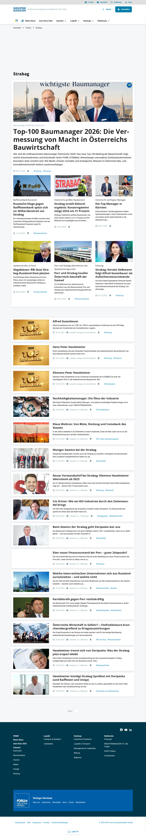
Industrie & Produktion (83, 739)
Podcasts (108, 739)
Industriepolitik (102, 610)
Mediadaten (80, 802)
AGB (29, 822)
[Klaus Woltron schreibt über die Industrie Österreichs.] (31, 432)
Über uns (36, 802)
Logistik (47, 736)
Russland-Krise (40, 233)
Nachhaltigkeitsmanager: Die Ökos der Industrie (86, 398)
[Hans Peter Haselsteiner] (31, 684)
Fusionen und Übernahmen (107, 691)
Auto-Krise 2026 (20, 744)
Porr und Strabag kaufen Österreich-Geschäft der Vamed (71, 276)
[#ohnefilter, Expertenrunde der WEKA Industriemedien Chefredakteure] (31, 633)
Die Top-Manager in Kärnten (108, 205)
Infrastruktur (109, 384)
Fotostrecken (109, 756)
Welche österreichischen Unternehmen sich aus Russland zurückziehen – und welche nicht (92, 575)
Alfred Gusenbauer (65, 321)
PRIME (16, 736)
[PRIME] (16, 21)
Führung (37, 171)
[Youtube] (126, 730)
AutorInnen (46, 802)
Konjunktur (101, 461)
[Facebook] (121, 730)
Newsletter (56, 802)
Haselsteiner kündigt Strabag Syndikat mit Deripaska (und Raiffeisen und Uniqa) (89, 678)
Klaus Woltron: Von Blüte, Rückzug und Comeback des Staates (89, 426)
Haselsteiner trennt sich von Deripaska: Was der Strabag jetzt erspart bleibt (91, 652)
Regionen (77, 757)
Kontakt (46, 822)
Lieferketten (48, 744)
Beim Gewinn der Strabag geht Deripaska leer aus (86, 527)
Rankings (78, 736)
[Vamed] (73, 251)
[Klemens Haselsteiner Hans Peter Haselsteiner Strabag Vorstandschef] (31, 484)
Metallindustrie (115, 516)
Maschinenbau (19, 755)
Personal (47, 171)
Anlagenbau (102, 516)
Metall (15, 764)
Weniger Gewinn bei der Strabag (74, 450)
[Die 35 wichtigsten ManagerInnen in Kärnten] (114, 185)
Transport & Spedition (52, 739)
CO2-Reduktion (102, 410)
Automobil (17, 751)
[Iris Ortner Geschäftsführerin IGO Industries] (31, 510)
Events (71, 802)
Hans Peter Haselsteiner (69, 347)
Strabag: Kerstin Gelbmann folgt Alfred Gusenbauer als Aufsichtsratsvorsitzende (114, 273)
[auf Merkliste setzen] (28, 171)
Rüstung (16, 774)
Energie (16, 769)
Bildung (77, 753)
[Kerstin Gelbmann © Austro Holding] (114, 251)
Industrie (17, 747)
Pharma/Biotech (82, 299)
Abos (65, 802)
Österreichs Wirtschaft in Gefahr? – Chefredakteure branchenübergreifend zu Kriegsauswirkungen (91, 626)
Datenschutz (20, 822)
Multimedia (108, 736)
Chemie (16, 760)
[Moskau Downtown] (31, 582)
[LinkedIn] (130, 730)
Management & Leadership (85, 748)
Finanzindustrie (40, 292)
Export (114, 588)
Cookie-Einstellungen (59, 822)
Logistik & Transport (82, 744)
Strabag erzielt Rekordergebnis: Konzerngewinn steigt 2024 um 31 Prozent (71, 207)
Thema (28, 28)
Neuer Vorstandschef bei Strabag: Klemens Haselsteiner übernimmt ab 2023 (91, 477)
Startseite (17, 28)
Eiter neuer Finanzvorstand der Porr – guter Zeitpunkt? (90, 553)
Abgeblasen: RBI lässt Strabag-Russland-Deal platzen (31, 271)
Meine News (18, 740)
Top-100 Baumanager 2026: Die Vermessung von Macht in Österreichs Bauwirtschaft (71, 139)
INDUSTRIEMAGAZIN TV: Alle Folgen (116, 745)
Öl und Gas (101, 640)
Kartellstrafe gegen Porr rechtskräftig (78, 599)
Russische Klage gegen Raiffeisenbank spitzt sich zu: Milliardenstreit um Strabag (30, 209)
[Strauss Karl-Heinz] (31, 607)
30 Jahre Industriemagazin (107, 439)
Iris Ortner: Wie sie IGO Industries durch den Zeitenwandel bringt (91, 503)
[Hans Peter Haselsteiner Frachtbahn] (31, 659)
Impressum (36, 822)
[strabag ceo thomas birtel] (31, 535)
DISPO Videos (109, 751)
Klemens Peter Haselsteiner (71, 373)
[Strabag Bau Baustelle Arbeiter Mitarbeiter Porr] (73, 185)
